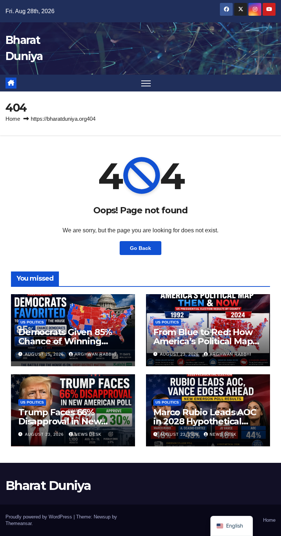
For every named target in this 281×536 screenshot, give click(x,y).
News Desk (88, 434)
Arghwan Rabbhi (95, 354)
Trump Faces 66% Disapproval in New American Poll (59, 421)
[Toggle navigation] (146, 83)
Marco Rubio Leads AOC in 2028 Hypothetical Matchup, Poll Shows (204, 421)
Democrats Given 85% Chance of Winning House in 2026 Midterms (70, 341)
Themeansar (18, 523)
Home (12, 119)
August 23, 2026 (180, 354)
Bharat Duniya (48, 485)
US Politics (32, 322)
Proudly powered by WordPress (39, 517)
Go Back (140, 248)
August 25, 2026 (45, 354)
